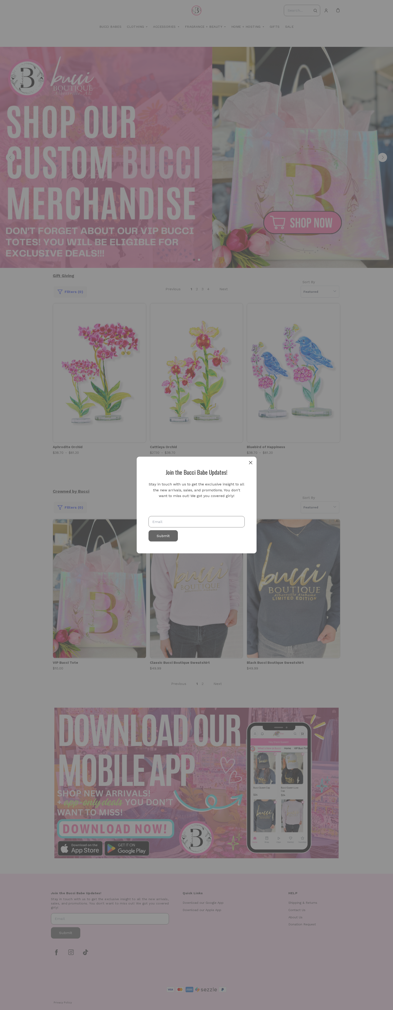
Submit (163, 535)
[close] (251, 463)
